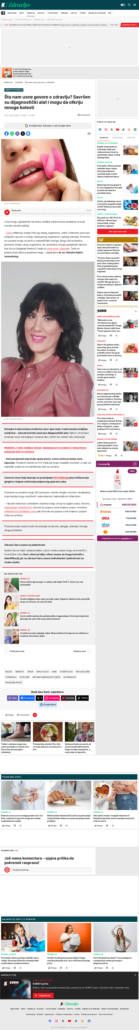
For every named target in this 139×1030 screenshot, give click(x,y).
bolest (8, 672)
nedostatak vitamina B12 (18, 507)
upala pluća (42, 672)
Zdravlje (19, 82)
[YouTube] (118, 129)
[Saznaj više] (135, 975)
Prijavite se (44, 995)
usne (54, 672)
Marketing (30, 1014)
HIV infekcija (70, 677)
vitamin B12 (10, 677)
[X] (112, 129)
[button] (84, 115)
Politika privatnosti (89, 1014)
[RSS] (129, 129)
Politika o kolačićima (64, 1014)
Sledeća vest (80, 651)
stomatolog (66, 672)
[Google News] (135, 129)
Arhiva (77, 1014)
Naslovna (8, 82)
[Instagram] (106, 129)
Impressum (49, 1014)
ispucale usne (83, 672)
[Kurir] (15, 4)
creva (30, 672)
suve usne (24, 677)
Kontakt (40, 1014)
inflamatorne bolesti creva (46, 677)
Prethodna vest (17, 651)
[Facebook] (100, 129)
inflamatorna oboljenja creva (20, 511)
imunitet (20, 672)
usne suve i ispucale (58, 248)
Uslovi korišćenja (105, 1014)
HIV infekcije (60, 477)
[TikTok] (123, 129)
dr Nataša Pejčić (13, 682)
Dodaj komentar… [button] (21, 869)
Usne (9, 232)
